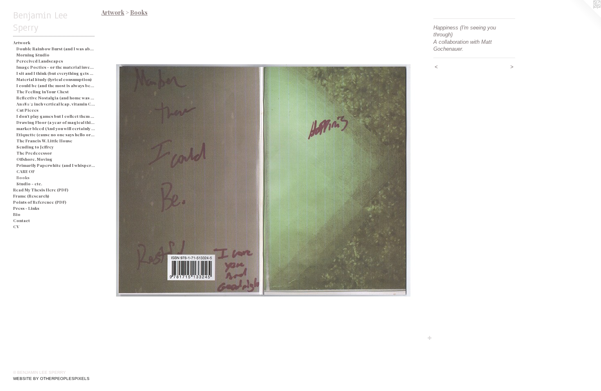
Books (22, 177)
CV (16, 226)
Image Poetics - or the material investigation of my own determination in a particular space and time (55, 67)
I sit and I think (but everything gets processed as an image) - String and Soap (55, 73)
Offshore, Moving (34, 159)
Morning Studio (32, 55)
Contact (21, 220)
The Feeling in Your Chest (42, 91)
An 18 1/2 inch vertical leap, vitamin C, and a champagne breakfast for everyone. (55, 104)
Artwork (21, 42)
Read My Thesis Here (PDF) (40, 190)
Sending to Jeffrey (35, 147)
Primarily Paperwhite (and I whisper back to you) (55, 165)
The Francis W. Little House (44, 141)
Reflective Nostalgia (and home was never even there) (55, 98)
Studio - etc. (29, 184)
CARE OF (25, 171)
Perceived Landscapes (39, 61)
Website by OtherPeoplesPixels (51, 378)
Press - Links (26, 208)
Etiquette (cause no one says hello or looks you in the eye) (55, 134)
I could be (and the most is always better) (55, 85)
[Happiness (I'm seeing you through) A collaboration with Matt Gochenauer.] (263, 180)
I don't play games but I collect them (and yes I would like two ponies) (55, 116)
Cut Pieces (27, 110)
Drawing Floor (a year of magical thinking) (55, 122)
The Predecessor (34, 153)
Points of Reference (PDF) (39, 202)
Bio (16, 214)
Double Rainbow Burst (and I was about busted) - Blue (55, 49)
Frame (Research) (31, 196)
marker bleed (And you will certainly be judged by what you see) (55, 128)
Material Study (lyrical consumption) (54, 79)
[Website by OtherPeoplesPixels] (584, 16)
